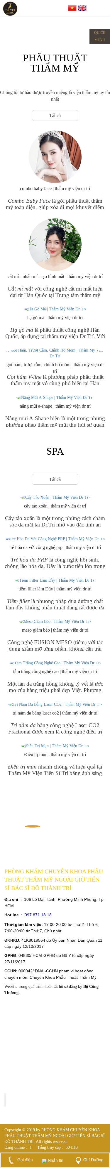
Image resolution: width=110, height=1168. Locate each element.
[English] (82, 7)
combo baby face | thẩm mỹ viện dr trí (55, 188)
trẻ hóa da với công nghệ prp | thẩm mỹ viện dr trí (55, 547)
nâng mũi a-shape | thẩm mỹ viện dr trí (55, 406)
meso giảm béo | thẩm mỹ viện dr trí (55, 630)
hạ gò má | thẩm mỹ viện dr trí (55, 317)
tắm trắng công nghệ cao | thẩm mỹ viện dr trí (55, 671)
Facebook (22, 1100)
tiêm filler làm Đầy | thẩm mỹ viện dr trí (55, 588)
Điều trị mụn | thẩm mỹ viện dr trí (55, 754)
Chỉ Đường (93, 1159)
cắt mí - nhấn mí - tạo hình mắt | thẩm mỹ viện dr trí (55, 276)
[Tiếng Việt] (72, 7)
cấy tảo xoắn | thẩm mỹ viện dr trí (55, 505)
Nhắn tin (55, 1160)
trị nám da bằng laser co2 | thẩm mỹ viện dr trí (55, 712)
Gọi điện (24, 1159)
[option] (32, 826)
